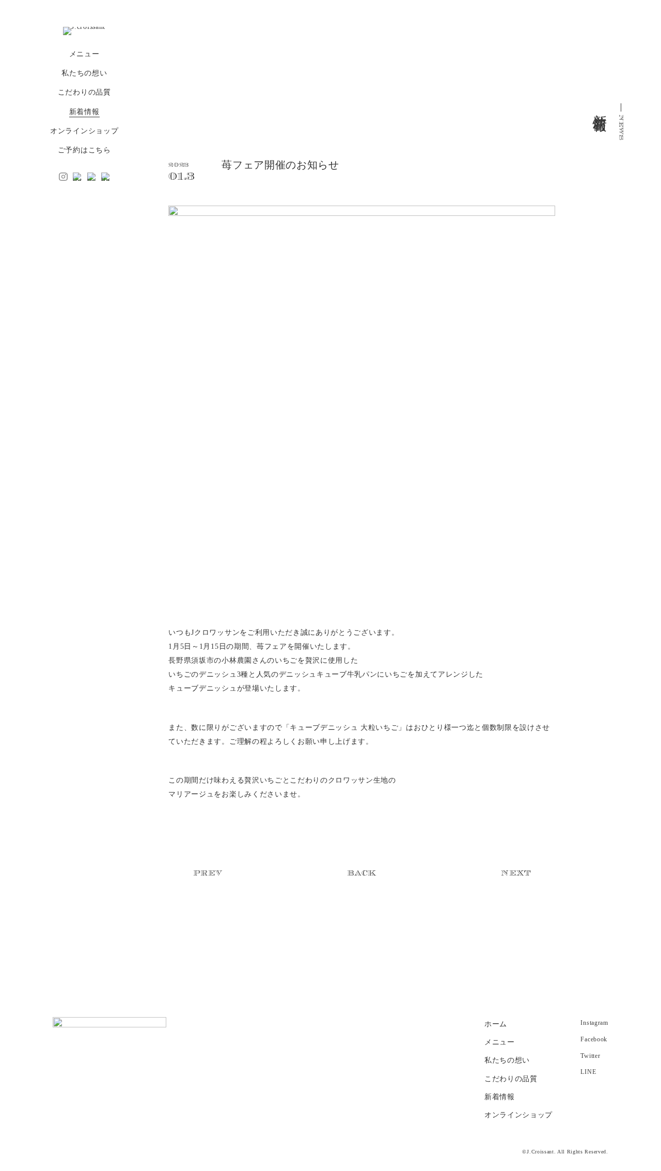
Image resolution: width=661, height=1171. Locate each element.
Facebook (593, 1039)
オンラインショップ (84, 131)
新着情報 (84, 112)
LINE (588, 1071)
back (361, 873)
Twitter (590, 1055)
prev (208, 873)
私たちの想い (84, 73)
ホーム (495, 1024)
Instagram (594, 1022)
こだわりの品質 (84, 92)
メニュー (84, 54)
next (515, 873)
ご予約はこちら (84, 150)
